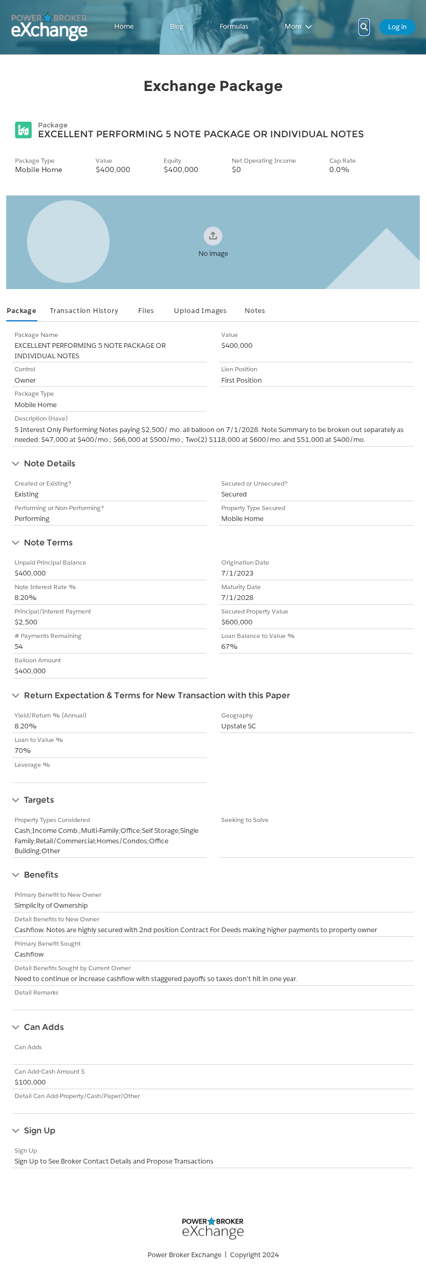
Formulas (234, 26)
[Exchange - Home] (49, 27)
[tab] (21, 311)
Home (124, 26)
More (293, 26)
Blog (176, 26)
